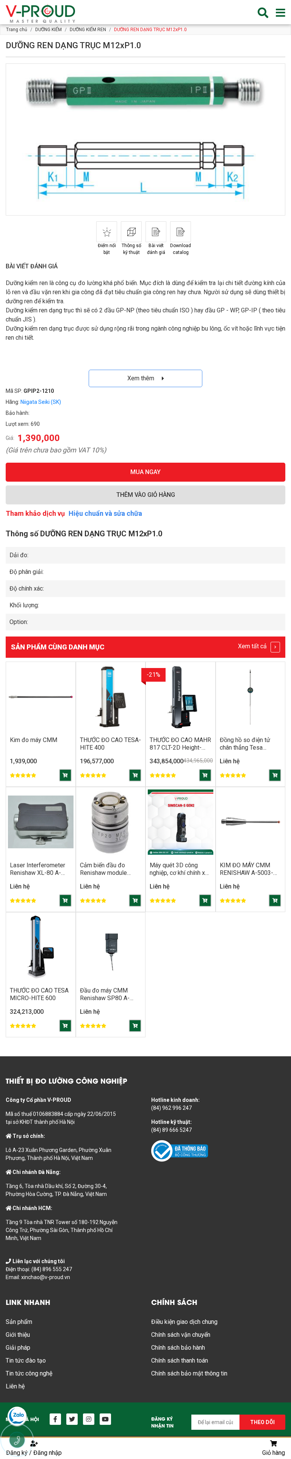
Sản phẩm (19, 1321)
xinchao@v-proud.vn (45, 1277)
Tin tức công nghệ (29, 1373)
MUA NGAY (145, 472)
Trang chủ (16, 29)
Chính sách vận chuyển (180, 1334)
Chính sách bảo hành (178, 1347)
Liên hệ (15, 1386)
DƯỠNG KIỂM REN (88, 29)
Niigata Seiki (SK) (40, 402)
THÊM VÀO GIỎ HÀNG (145, 494)
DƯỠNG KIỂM (48, 29)
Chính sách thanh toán (179, 1360)
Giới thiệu (18, 1334)
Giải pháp (18, 1347)
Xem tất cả (253, 646)
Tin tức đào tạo (26, 1360)
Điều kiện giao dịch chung (184, 1321)
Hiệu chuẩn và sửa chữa (105, 513)
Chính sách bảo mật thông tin (189, 1373)
